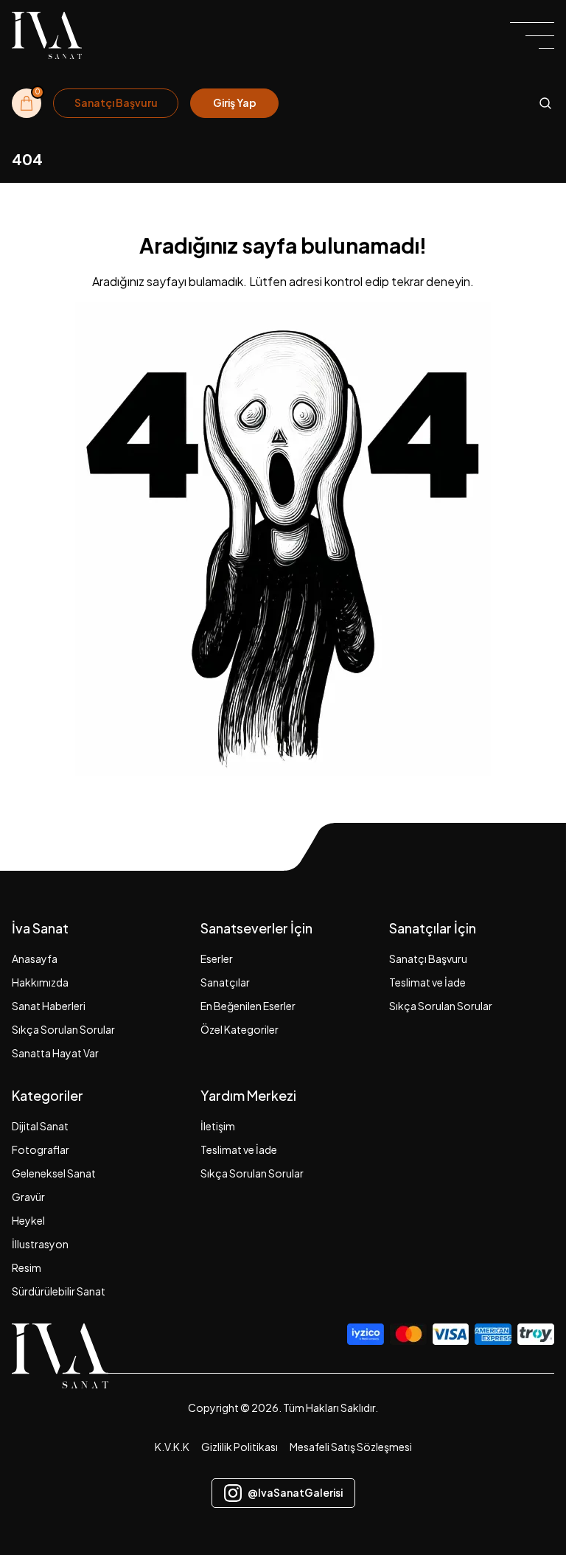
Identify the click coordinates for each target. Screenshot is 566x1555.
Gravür (28, 1196)
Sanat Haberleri (48, 1005)
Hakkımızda (40, 982)
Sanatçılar (225, 982)
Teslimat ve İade (427, 982)
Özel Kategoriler (239, 1029)
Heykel (28, 1220)
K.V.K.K (172, 1446)
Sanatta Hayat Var (55, 1053)
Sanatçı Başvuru (428, 958)
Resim (26, 1267)
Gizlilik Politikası (239, 1446)
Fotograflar (40, 1149)
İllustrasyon (40, 1243)
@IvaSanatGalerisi (295, 1492)
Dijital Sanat (40, 1126)
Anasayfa (34, 958)
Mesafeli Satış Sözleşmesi (351, 1446)
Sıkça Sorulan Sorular (63, 1029)
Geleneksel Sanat (54, 1173)
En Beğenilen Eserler (248, 1005)
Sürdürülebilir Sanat (58, 1291)
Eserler (216, 958)
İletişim (217, 1126)
